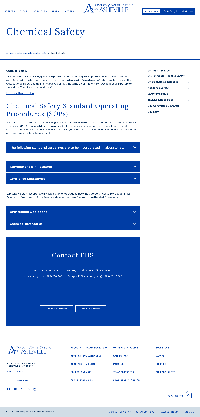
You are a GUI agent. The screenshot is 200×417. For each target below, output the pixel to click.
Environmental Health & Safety (31, 53)
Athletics (40, 11)
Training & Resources (160, 100)
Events (24, 11)
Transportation (123, 372)
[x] (21, 389)
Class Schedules (82, 380)
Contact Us (22, 380)
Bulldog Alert (165, 372)
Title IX (188, 412)
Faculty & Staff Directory (89, 347)
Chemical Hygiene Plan (20, 93)
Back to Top (175, 396)
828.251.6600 (15, 371)
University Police (125, 347)
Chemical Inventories (26, 224)
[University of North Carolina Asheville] (108, 9)
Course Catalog (81, 372)
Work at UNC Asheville (86, 355)
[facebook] (8, 389)
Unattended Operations (28, 212)
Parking (118, 364)
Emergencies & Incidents (163, 82)
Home (9, 53)
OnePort (161, 364)
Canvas (160, 355)
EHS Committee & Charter (163, 106)
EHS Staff (153, 112)
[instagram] (34, 389)
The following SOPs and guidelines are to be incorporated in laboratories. (67, 147)
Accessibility (169, 412)
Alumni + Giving (63, 11)
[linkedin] (28, 389)
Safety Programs (158, 94)
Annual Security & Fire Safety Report (133, 412)
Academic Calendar (83, 364)
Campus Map (120, 355)
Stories (10, 11)
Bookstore (162, 347)
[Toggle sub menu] (188, 82)
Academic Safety (158, 88)
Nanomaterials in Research (31, 166)
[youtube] (15, 389)
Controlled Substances (27, 178)
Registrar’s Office (126, 380)
